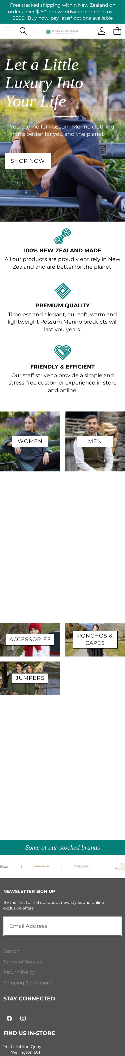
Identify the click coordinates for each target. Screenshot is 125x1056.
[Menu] (7, 31)
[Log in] (101, 31)
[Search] (23, 31)
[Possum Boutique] (62, 32)
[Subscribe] (109, 926)
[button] (117, 31)
